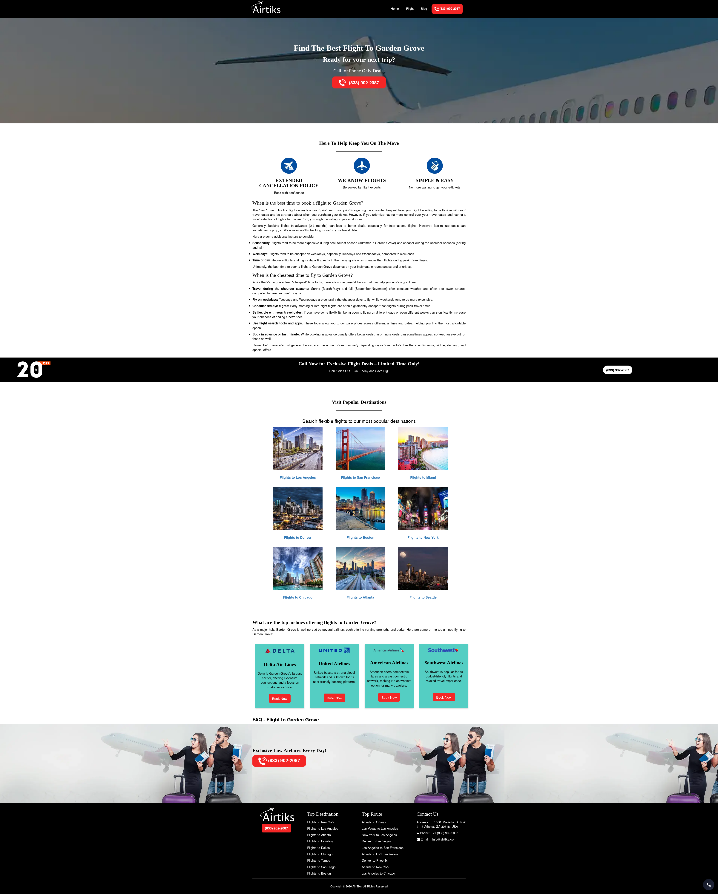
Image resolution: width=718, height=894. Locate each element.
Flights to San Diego (321, 866)
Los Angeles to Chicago (378, 873)
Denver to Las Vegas (376, 841)
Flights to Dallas (318, 847)
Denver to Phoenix (375, 860)
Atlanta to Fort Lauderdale (380, 854)
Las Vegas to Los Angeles (380, 828)
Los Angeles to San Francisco (383, 847)
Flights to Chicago (319, 854)
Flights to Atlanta (319, 834)
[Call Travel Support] (708, 884)
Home (395, 8)
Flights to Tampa (318, 860)
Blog (424, 8)
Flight (410, 8)
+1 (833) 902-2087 (445, 832)
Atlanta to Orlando (374, 822)
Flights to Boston (319, 873)
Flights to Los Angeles (322, 828)
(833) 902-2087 (363, 82)
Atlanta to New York (375, 866)
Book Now (279, 698)
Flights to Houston (320, 841)
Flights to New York (321, 822)
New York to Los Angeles (379, 834)
